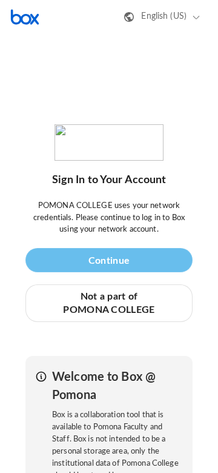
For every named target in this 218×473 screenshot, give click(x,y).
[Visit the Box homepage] (25, 17)
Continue (109, 261)
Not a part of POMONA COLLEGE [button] (108, 303)
